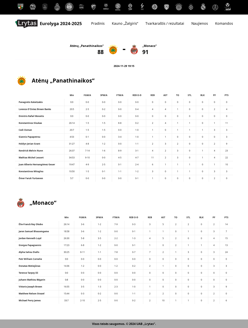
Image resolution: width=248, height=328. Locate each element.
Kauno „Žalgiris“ (125, 23)
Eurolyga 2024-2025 (61, 23)
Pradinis (98, 23)
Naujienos (199, 23)
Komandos (224, 23)
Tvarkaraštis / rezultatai (164, 23)
